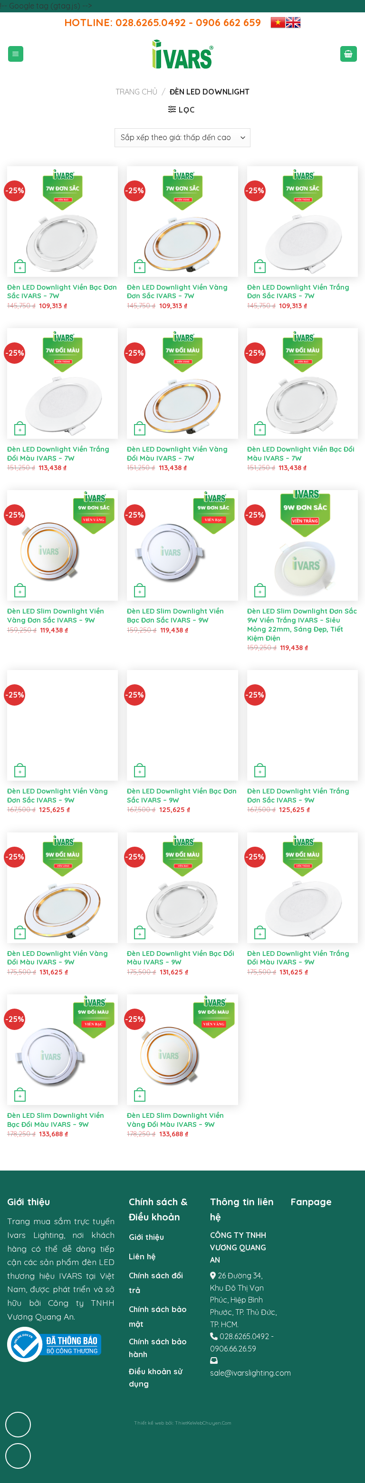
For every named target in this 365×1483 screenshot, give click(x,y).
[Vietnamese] (278, 22)
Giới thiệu (146, 1237)
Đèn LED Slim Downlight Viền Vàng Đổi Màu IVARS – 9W (175, 1120)
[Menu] (16, 54)
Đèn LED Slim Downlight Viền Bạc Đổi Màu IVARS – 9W (55, 1120)
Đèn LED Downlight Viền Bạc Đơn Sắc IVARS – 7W (62, 292)
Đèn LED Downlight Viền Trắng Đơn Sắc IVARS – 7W (298, 292)
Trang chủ (136, 91)
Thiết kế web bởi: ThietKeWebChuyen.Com (182, 1423)
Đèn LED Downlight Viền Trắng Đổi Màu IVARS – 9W (298, 958)
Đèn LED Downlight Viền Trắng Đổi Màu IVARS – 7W (58, 454)
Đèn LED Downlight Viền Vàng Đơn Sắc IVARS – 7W (177, 292)
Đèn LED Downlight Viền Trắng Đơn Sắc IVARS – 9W (298, 795)
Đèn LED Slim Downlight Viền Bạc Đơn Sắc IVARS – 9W (175, 615)
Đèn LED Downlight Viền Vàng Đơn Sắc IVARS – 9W (57, 795)
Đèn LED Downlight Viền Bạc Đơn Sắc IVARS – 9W (182, 795)
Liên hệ (142, 1256)
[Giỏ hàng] (348, 54)
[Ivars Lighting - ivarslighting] (182, 54)
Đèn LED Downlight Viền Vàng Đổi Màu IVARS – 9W (57, 958)
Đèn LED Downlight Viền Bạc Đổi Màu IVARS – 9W (180, 958)
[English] (293, 22)
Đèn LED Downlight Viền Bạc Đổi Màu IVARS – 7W (301, 454)
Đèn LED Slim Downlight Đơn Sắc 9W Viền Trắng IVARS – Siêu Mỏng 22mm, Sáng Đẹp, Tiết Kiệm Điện (302, 624)
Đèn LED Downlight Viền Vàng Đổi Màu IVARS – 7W (177, 454)
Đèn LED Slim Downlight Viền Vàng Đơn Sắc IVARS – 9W (55, 615)
